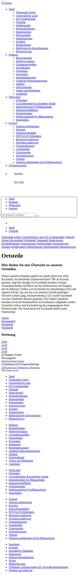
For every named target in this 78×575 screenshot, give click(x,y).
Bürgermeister (24, 58)
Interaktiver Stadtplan (21, 550)
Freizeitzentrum (25, 155)
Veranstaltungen (25, 145)
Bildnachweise (17, 563)
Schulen (20, 41)
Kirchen (20, 129)
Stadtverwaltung (25, 61)
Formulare (22, 71)
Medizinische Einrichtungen (32, 48)
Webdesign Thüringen (29, 367)
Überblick (21, 100)
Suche (12, 560)
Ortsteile (21, 22)
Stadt (12, 9)
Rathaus (13, 54)
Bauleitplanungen (26, 77)
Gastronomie (23, 152)
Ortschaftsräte (24, 87)
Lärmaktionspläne (26, 64)
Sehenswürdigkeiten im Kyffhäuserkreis (39, 162)
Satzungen (22, 74)
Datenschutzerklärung (21, 557)
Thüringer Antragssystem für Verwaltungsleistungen (38, 567)
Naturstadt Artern (26, 12)
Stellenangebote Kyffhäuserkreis (34, 116)
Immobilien (22, 119)
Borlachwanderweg (27, 139)
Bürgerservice (24, 51)
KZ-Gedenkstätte (26, 18)
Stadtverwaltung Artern (12, 361)
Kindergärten (23, 44)
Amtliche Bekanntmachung (31, 80)
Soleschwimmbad (26, 132)
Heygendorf (16, 240)
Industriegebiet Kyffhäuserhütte (34, 106)
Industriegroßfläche (27, 110)
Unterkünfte (23, 149)
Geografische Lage (27, 15)
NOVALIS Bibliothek (28, 136)
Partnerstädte (23, 35)
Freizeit (13, 123)
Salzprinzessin (24, 38)
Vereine (20, 158)
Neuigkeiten (23, 67)
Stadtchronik (23, 25)
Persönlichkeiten (25, 28)
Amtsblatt (21, 93)
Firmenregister (24, 113)
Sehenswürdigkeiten (27, 126)
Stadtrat (20, 84)
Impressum (15, 554)
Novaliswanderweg (27, 142)
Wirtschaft (14, 97)
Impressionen (23, 31)
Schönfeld (30, 240)
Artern (5, 240)
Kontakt (13, 547)
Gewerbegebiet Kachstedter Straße (36, 103)
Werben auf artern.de (21, 570)
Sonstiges (14, 544)
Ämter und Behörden (28, 90)
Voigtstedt (42, 240)
